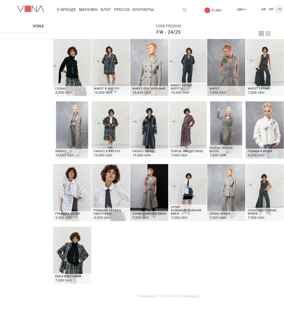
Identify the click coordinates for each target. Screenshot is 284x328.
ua (264, 9)
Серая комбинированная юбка (186, 210)
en (272, 9)
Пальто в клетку (107, 151)
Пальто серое (143, 151)
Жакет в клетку (106, 88)
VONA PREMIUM (168, 26)
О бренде (66, 9)
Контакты (143, 9)
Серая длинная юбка (149, 213)
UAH (240, 9)
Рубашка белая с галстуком (107, 212)
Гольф (60, 88)
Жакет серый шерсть (181, 87)
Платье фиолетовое (187, 151)
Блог (106, 9)
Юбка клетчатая (68, 276)
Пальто (61, 151)
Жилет (214, 88)
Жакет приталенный (148, 88)
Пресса (122, 9)
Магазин (88, 9)
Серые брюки (219, 213)
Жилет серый (258, 88)
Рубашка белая (260, 151)
